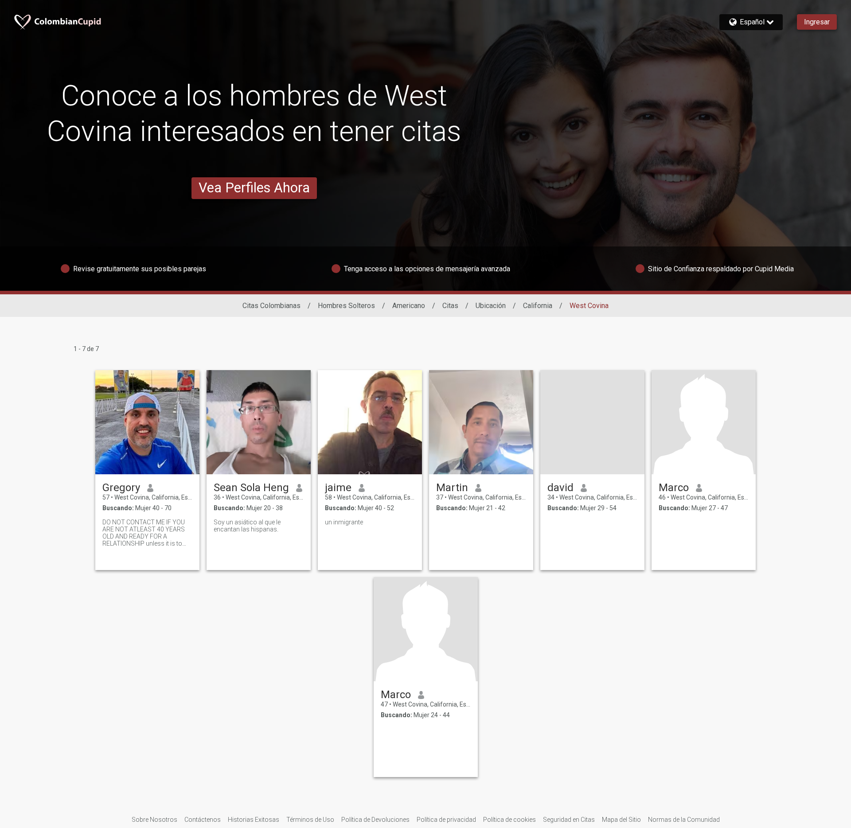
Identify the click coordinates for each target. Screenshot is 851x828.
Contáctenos (202, 819)
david (560, 487)
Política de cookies (509, 819)
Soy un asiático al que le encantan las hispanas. (247, 526)
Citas (450, 305)
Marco (674, 487)
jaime (338, 487)
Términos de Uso (310, 819)
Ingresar (817, 22)
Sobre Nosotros (154, 819)
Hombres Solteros (346, 305)
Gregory (121, 487)
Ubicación (491, 305)
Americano (408, 305)
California (537, 305)
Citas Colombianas (271, 305)
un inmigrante (344, 522)
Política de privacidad (446, 819)
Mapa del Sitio (621, 819)
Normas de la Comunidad (684, 819)
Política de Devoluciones (375, 819)
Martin (452, 487)
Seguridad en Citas (569, 819)
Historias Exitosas (253, 819)
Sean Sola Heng (251, 487)
